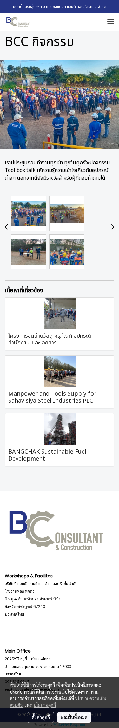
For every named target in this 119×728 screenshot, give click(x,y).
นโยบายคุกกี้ (45, 705)
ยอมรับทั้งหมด (74, 717)
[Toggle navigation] (111, 22)
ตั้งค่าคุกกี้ (41, 717)
